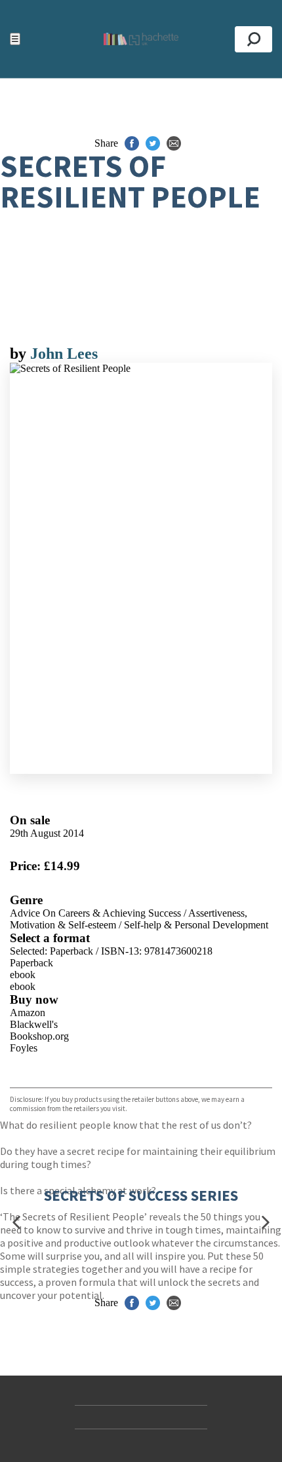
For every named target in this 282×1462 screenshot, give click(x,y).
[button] (16, 1223)
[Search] (253, 39)
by (20, 353)
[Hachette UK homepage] (141, 39)
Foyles (23, 1047)
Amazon (27, 1012)
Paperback (31, 962)
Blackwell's (34, 1024)
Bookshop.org (39, 1036)
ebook (22, 974)
